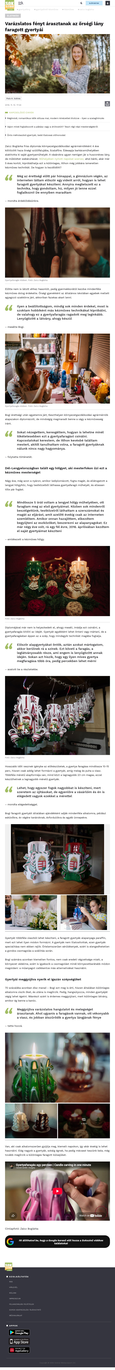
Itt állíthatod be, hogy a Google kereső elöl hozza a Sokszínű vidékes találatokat (61, 1242)
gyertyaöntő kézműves (47, 9)
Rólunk (12, 1293)
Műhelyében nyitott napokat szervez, (61, 158)
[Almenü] (21, 3)
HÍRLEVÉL (13, 1287)
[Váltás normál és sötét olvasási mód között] (81, 3)
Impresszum (14, 1299)
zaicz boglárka (87, 9)
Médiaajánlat (15, 1315)
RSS (11, 1282)
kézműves (69, 9)
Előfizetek (94, 3)
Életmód (13, 15)
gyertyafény (24, 9)
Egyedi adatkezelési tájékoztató (25, 1310)
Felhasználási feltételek (21, 1304)
